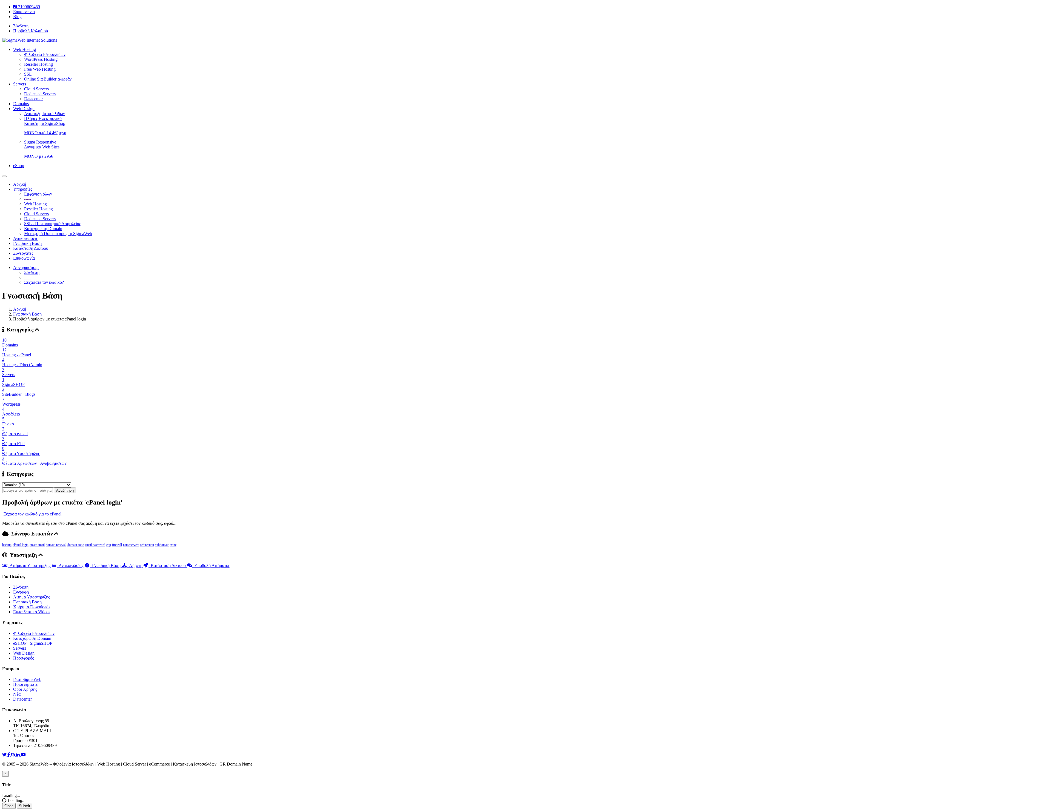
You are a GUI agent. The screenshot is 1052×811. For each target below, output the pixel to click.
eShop (18, 165)
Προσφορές (23, 658)
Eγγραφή (21, 592)
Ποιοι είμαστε (25, 684)
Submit (24, 806)
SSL (28, 74)
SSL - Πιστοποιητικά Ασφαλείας (52, 223)
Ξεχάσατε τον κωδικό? (44, 282)
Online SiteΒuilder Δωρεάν (48, 79)
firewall (117, 545)
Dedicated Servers (40, 93)
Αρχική (19, 184)
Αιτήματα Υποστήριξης (29, 565)
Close (8, 806)
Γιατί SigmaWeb (27, 679)
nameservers (131, 545)
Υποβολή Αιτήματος (211, 565)
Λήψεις (135, 565)
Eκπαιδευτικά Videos (31, 611)
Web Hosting (24, 49)
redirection (147, 545)
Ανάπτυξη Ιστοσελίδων (44, 113)
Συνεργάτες (23, 253)
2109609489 (28, 6)
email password (95, 545)
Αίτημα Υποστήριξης (31, 597)
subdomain (162, 545)
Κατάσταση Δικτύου (30, 248)
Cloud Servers (36, 89)
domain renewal (56, 545)
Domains (21, 103)
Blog (17, 16)
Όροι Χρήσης (25, 689)
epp (108, 545)
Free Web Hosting (40, 69)
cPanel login (20, 545)
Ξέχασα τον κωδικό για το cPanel (31, 514)
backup (7, 545)
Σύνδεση (20, 26)
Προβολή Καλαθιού (30, 30)
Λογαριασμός (26, 267)
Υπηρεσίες (23, 189)
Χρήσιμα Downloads (31, 606)
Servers (19, 84)
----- (27, 199)
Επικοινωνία (24, 11)
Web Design (24, 108)
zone (173, 545)
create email (37, 545)
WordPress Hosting (41, 59)
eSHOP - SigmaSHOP (32, 643)
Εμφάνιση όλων (38, 194)
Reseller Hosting (38, 64)
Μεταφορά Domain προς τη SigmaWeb (58, 233)
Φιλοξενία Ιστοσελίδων (44, 54)
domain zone (75, 545)
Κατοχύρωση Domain (43, 228)
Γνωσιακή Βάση (27, 243)
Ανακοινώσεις (25, 238)
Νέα (17, 694)
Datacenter (33, 98)
